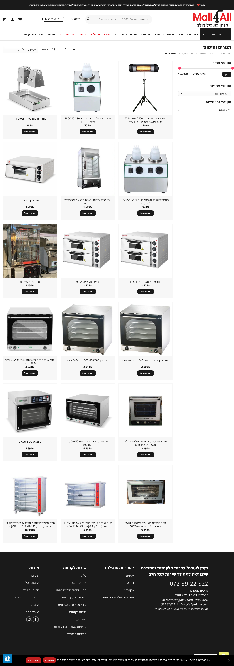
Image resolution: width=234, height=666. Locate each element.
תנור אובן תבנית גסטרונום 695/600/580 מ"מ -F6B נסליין (30, 361)
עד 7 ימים (225, 110)
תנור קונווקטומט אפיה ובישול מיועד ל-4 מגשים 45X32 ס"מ (146, 443)
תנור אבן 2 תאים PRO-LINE (145, 281)
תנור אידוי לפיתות (30, 281)
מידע (77, 19)
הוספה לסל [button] (145, 131)
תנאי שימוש (34, 660)
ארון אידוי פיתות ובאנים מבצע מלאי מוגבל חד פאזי (87, 201)
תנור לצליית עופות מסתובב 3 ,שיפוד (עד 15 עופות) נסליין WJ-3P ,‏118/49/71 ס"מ (87, 524)
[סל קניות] (4, 19)
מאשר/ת (49, 660)
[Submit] (88, 19)
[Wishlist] (20, 19)
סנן (227, 74)
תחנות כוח (49, 34)
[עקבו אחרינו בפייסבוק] (36, 619)
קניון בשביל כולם (222, 53)
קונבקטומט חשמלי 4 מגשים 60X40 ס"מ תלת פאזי (88, 443)
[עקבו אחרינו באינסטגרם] (29, 619)
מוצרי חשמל (174, 34)
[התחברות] (12, 19)
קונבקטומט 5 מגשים (30, 441)
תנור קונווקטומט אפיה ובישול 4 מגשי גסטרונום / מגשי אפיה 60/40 (145, 524)
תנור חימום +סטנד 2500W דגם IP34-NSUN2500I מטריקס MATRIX (145, 120)
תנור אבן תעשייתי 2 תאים (87, 281)
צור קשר (30, 34)
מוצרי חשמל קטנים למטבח (139, 34)
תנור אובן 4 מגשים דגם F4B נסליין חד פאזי (145, 360)
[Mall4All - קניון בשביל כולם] (204, 19)
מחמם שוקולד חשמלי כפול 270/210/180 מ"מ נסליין (145, 201)
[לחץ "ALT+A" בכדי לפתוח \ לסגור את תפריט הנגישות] (7, 658)
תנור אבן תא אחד (30, 200)
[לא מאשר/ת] (229, 661)
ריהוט (193, 34)
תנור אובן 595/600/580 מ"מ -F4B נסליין (87, 360)
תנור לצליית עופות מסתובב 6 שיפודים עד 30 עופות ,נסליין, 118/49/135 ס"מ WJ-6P (30, 524)
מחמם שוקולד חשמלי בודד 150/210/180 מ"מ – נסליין (88, 120)
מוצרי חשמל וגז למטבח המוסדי (88, 34)
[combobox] (204, 93)
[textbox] (205, 93)
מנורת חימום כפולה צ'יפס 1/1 (29, 118)
